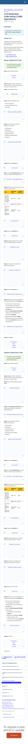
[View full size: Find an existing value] (14, 395)
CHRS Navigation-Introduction (7, 704)
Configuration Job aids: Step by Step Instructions (12, 673)
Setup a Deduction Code (11, 54)
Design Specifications (7, 696)
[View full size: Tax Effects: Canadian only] (14, 277)
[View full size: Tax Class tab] (14, 168)
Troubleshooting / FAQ (7, 689)
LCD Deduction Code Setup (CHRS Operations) (13, 16)
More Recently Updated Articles (8, 711)
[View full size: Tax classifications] (14, 223)
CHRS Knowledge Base (8, 9)
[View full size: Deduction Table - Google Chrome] (14, 294)
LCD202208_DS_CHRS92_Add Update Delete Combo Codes (13, 708)
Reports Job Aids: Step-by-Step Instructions (11, 669)
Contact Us (15, 735)
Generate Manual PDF (7, 714)
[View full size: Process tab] (14, 591)
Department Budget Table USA (8, 707)
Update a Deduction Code (11, 56)
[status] (14, 32)
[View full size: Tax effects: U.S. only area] (14, 550)
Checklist (4, 686)
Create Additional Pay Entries (7, 705)
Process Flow (5, 692)
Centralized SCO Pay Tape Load (8, 680)
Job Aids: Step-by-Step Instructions (10, 666)
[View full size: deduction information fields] (14, 150)
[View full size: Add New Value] (14, 95)
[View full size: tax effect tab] (14, 236)
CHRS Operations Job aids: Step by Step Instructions (13, 11)
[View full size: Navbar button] (14, 77)
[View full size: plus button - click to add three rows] (14, 180)
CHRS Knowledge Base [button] (7, 1)
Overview (7, 27)
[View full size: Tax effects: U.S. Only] (14, 253)
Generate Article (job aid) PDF (8, 717)
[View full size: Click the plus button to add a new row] (14, 415)
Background (8, 38)
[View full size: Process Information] (14, 629)
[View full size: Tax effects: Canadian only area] (14, 574)
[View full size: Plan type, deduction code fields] (14, 115)
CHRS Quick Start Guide (6, 702)
